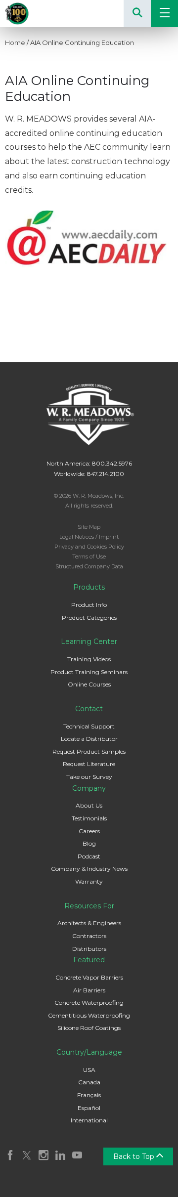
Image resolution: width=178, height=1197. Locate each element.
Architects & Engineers (89, 923)
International (89, 1120)
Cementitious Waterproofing (89, 1015)
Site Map (89, 526)
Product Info (89, 604)
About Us (89, 805)
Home (15, 42)
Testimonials (89, 818)
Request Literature (89, 764)
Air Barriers (89, 990)
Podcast (89, 856)
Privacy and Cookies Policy (89, 546)
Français (89, 1095)
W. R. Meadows (29, 13)
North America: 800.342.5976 (89, 463)
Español (89, 1108)
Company (89, 788)
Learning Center (89, 641)
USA (89, 1069)
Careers (89, 831)
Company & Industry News (89, 868)
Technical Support (89, 726)
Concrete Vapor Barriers (89, 977)
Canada (89, 1082)
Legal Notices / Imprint (89, 536)
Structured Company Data (89, 566)
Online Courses (89, 684)
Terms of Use (89, 556)
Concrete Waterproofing (89, 1002)
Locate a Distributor (89, 738)
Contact (89, 708)
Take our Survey (89, 776)
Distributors (89, 948)
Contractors (89, 936)
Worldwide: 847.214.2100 (89, 473)
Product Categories (89, 617)
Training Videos (89, 659)
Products (89, 587)
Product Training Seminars (89, 672)
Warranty (89, 881)
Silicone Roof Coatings (89, 1027)
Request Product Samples (89, 751)
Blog (89, 843)
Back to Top (134, 1156)
